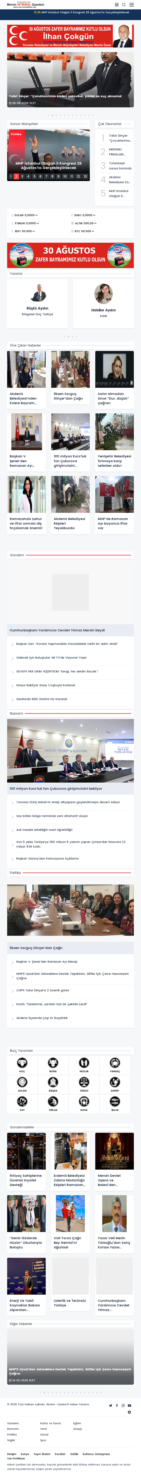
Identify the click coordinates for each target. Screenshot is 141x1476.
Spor (43, 1440)
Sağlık (11, 1440)
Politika (12, 1434)
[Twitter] (111, 1405)
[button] (48, 115)
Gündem (13, 1423)
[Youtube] (129, 1405)
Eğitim (77, 1423)
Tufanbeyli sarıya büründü (81, 12)
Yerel (43, 1429)
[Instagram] (123, 1405)
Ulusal (44, 1434)
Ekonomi (12, 1429)
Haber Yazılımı (79, 1404)
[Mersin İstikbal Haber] (25, 4)
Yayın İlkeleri (42, 1454)
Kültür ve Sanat (50, 1423)
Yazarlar (16, 273)
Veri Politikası (16, 1458)
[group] (37, 304)
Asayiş (77, 1429)
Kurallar (60, 1454)
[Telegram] (129, 1412)
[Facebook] (117, 1405)
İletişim (11, 1454)
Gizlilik (74, 1454)
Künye (25, 1454)
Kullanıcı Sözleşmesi (96, 1454)
